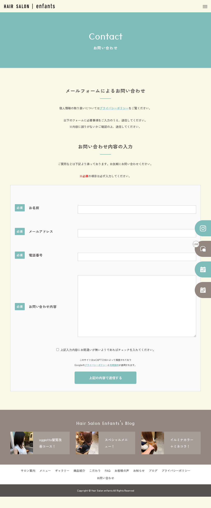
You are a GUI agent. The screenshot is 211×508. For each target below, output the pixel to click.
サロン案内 (28, 470)
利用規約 (114, 365)
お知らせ (139, 470)
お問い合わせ (105, 478)
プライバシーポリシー (114, 108)
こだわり (95, 470)
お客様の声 (122, 470)
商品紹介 (79, 470)
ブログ (153, 470)
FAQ (107, 470)
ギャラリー (62, 470)
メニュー (45, 470)
